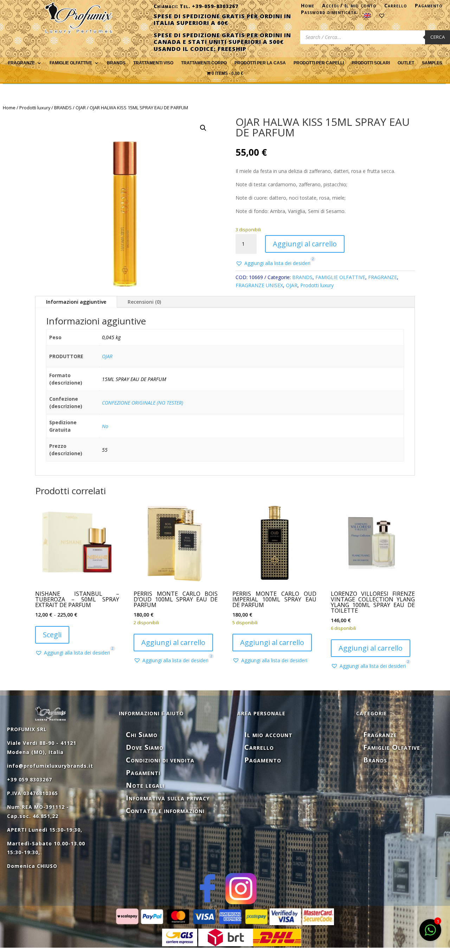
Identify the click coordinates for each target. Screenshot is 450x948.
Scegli (52, 634)
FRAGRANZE (21, 62)
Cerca (437, 37)
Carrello (395, 7)
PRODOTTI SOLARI (371, 62)
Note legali (145, 785)
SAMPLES (432, 62)
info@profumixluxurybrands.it (50, 765)
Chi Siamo (142, 734)
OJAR (81, 107)
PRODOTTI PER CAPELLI (319, 62)
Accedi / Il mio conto (349, 7)
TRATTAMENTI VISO (153, 62)
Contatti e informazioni (165, 810)
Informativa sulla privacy (168, 797)
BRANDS (63, 107)
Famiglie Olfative (391, 747)
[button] (203, 128)
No (105, 426)
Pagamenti (143, 772)
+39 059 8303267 (29, 779)
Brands (116, 62)
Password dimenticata (328, 13)
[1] (430, 933)
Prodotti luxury (34, 107)
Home (307, 7)
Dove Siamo (144, 747)
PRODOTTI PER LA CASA (260, 62)
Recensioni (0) (144, 301)
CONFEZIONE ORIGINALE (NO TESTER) (142, 402)
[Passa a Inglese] (367, 17)
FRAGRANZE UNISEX (259, 285)
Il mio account (268, 734)
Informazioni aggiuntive (76, 301)
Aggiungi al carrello (305, 244)
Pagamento (429, 7)
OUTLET (406, 62)
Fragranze (380, 734)
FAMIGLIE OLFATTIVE (71, 62)
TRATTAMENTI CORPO (204, 62)
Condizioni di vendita (160, 760)
